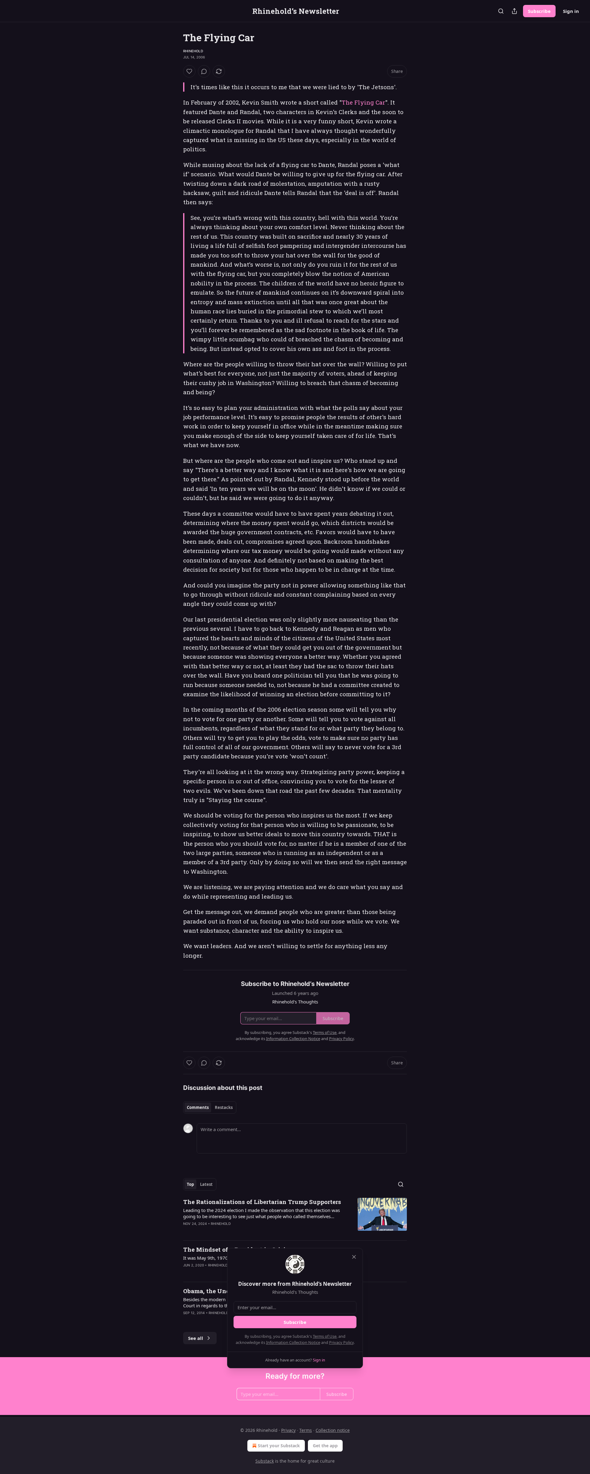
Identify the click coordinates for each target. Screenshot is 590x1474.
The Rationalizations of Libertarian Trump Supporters (262, 1202)
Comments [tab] (198, 1107)
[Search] (501, 11)
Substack (264, 1461)
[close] (354, 1257)
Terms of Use (324, 1336)
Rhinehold (193, 51)
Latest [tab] (206, 1184)
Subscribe (539, 11)
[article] (295, 1216)
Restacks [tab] (224, 1107)
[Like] (189, 71)
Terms (305, 1430)
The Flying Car (363, 102)
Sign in (571, 11)
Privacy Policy (341, 1342)
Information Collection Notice (293, 1342)
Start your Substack (279, 1445)
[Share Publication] (514, 11)
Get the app (325, 1445)
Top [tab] (190, 1184)
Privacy (288, 1430)
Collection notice (333, 1430)
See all (195, 1338)
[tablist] (209, 1107)
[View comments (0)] (204, 71)
